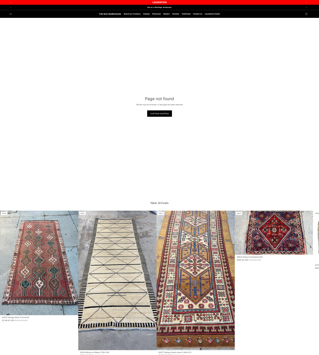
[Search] (10, 14)
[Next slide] (306, 7)
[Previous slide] (11, 7)
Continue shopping (159, 114)
